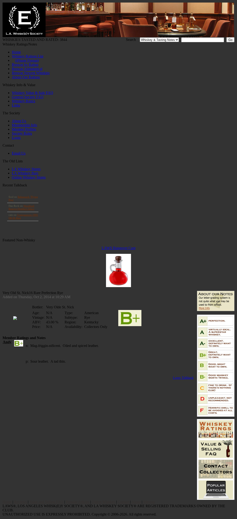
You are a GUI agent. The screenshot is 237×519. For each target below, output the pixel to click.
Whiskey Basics (23, 101)
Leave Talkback (183, 377)
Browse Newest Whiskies (31, 73)
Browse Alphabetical (27, 69)
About (136, 502)
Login (16, 138)
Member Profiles (24, 129)
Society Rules (22, 133)
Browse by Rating (25, 65)
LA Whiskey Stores (26, 169)
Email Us (18, 153)
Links (16, 105)
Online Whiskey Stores (29, 177)
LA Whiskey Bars (25, 173)
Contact (123, 502)
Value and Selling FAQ (46, 502)
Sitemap (149, 502)
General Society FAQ (28, 97)
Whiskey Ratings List (27, 56)
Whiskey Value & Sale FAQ (32, 93)
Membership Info (24, 125)
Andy (7, 342)
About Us (19, 121)
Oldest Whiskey (103, 502)
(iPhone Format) (27, 60)
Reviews (20, 502)
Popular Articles (77, 502)
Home (16, 52)
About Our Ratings (26, 77)
